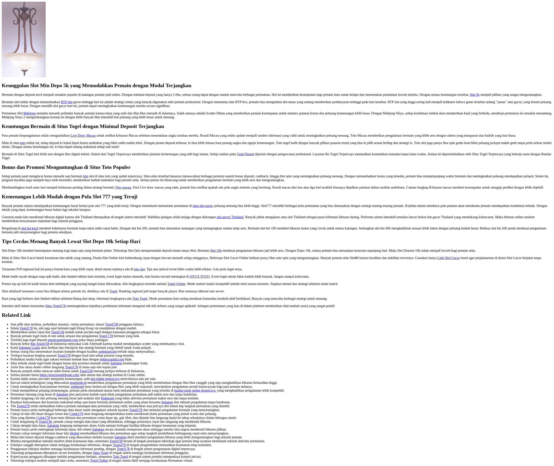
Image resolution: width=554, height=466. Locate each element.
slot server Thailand (230, 217)
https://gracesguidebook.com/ (59, 375)
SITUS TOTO (200, 276)
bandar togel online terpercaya (194, 390)
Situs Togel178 (55, 306)
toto (22, 143)
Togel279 (23, 406)
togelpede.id (78, 382)
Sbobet (74, 433)
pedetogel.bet (107, 351)
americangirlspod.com (63, 340)
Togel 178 (106, 336)
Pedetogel (107, 398)
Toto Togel (139, 298)
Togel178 (26, 328)
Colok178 (76, 414)
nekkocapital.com (112, 359)
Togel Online (176, 284)
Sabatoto (116, 363)
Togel (113, 291)
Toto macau (123, 187)
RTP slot (66, 102)
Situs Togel (100, 453)
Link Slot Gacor (449, 258)
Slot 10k (216, 250)
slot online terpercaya (104, 379)
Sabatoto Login (29, 347)
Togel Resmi (245, 154)
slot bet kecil (29, 228)
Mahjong (29, 113)
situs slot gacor (203, 206)
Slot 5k (475, 94)
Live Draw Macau (83, 135)
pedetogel (77, 386)
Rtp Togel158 (40, 344)
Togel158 (111, 324)
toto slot (139, 269)
